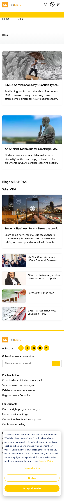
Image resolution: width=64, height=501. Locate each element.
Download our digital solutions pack (22, 380)
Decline (32, 478)
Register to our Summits (16, 395)
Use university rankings (15, 414)
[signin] (52, 4)
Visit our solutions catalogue (18, 385)
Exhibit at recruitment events (18, 390)
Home (5, 18)
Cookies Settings (32, 468)
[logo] (11, 4)
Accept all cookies (32, 488)
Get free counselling (13, 424)
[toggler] (59, 4)
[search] (46, 5)
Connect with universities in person (22, 419)
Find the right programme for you (21, 409)
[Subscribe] (56, 363)
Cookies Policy (46, 461)
